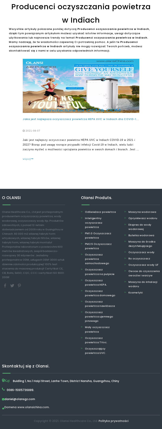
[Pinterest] (19, 285)
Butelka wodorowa (141, 235)
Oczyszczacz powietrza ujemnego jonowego (99, 316)
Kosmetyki (135, 292)
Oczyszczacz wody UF (143, 265)
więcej (27, 158)
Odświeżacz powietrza (100, 212)
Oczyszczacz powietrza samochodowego (97, 259)
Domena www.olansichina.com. (26, 407)
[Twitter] (12, 285)
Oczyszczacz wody (141, 252)
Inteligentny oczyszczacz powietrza (94, 222)
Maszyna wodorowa (142, 212)
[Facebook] (5, 285)
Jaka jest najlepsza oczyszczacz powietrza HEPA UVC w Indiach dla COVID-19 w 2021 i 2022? (91, 119)
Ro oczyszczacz (139, 258)
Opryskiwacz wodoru (142, 218)
